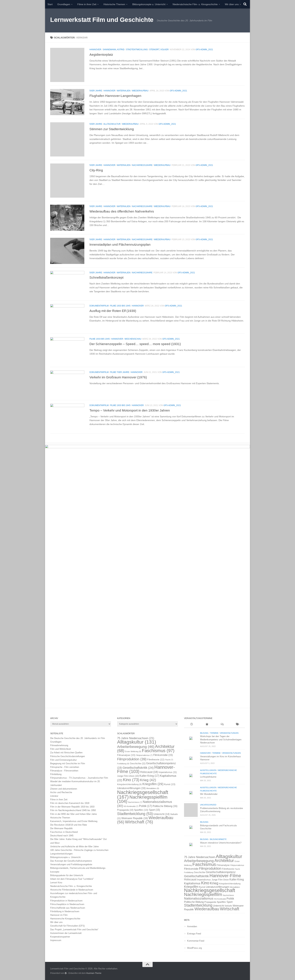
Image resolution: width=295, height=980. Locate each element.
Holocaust (149, 772)
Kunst (169, 784)
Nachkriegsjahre (142, 165)
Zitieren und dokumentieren (63, 788)
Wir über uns (232, 4)
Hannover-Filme (225, 875)
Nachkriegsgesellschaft (209, 890)
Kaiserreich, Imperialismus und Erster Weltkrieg (73, 821)
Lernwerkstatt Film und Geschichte (101, 19)
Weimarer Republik (134, 818)
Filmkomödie (163, 755)
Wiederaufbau (140, 91)
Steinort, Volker (159, 49)
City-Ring (96, 170)
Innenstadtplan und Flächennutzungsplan (120, 244)
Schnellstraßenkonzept (106, 277)
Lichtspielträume (208, 777)
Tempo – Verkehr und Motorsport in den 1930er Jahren (129, 410)
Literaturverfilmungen (131, 788)
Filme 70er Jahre (119, 372)
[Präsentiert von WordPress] (66, 973)
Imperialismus (168, 772)
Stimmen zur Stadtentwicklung (111, 129)
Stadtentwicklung (137, 49)
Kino (131, 779)
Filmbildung (55, 774)
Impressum (55, 940)
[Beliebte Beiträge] (206, 724)
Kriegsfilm (152, 784)
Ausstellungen (208, 770)
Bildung (204, 733)
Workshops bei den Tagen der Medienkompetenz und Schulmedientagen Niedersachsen (220, 739)
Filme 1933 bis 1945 (120, 306)
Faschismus (158, 750)
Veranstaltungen (229, 733)
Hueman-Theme (93, 973)
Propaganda (125, 810)
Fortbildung (123, 764)
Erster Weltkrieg (133, 751)
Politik (145, 806)
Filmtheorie (155, 759)
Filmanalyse (126, 755)
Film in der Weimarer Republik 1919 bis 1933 (72, 806)
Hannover (95, 49)
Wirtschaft (139, 822)
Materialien (123, 91)
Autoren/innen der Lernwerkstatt (66, 933)
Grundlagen (63, 4)
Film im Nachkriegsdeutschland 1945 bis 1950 (73, 810)
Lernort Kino (56, 882)
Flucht (169, 760)
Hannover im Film (59, 915)
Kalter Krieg (149, 775)
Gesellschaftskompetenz (221, 872)
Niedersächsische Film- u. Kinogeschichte (195, 4)
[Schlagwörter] (237, 724)
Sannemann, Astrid (113, 49)
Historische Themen (114, 4)
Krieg (148, 780)
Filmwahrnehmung (59, 745)
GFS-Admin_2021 (204, 49)
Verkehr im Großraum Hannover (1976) (118, 377)
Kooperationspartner (60, 936)
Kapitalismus (192, 883)
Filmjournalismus (144, 755)
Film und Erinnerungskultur (63, 760)
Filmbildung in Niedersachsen (64, 911)
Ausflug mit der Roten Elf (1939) (112, 311)
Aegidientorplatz (101, 54)
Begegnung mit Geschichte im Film (67, 763)
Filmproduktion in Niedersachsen (66, 900)
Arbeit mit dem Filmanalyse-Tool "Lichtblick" (72, 879)
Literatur (54, 796)
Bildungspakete (218, 839)
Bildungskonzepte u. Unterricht (148, 4)
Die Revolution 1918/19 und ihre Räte (68, 825)
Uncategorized (208, 805)
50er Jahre (95, 91)
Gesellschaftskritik (138, 767)
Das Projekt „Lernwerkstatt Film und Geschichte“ (74, 929)
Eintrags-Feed (194, 933)
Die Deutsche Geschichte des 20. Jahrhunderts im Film (77, 738)
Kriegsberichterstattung (129, 784)
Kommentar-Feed (195, 941)
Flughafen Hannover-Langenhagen (115, 96)
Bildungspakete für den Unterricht (66, 875)
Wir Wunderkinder (208, 794)
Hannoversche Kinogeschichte (65, 918)
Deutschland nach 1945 (61, 835)
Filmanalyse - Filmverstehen (64, 770)
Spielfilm (141, 809)
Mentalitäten (152, 788)
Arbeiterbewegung (135, 747)
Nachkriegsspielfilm (142, 799)
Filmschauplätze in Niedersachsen (67, 904)
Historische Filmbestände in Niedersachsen (71, 889)
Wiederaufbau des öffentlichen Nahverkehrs (121, 211)
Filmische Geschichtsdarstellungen (67, 756)
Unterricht (161, 814)
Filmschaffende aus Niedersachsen (67, 908)
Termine (214, 733)
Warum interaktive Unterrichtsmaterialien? (220, 842)
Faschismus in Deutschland (64, 832)
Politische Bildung (165, 806)
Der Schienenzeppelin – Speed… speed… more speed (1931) (135, 344)
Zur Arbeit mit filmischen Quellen (66, 752)
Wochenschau (133, 339)
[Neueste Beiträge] (191, 724)
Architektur (224, 860)
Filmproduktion (131, 759)
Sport (154, 809)
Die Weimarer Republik (61, 828)
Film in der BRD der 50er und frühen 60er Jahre (73, 814)
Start (50, 4)
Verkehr (228, 905)
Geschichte (137, 763)
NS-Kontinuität (131, 806)
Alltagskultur (112, 124)
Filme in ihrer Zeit (86, 4)
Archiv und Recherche (61, 792)
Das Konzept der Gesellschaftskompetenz (71, 861)
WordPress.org (194, 948)
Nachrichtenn (135, 802)
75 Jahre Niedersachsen (135, 738)
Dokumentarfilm (99, 306)
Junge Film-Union (128, 776)
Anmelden (192, 926)
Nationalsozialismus (198, 898)
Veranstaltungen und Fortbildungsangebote (71, 864)
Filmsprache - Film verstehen (64, 767)
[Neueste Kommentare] (222, 724)
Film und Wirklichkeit (60, 749)
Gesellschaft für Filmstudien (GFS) (67, 925)
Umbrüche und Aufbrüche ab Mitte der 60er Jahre (74, 846)
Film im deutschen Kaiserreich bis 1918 (69, 803)
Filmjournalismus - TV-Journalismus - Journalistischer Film (79, 778)
